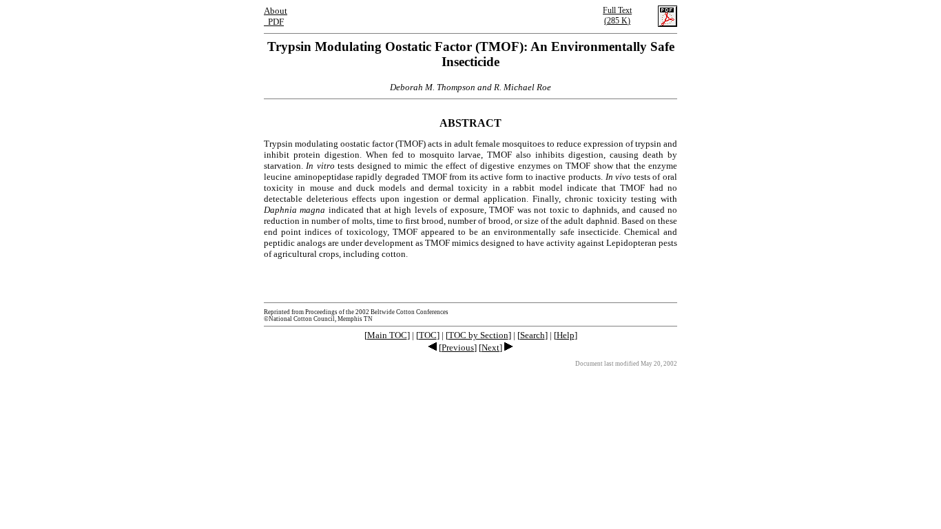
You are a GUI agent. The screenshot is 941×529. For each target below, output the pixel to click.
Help (566, 335)
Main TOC (387, 335)
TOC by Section (478, 335)
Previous (458, 347)
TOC (428, 335)
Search (532, 335)
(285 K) (617, 15)
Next (490, 347)
